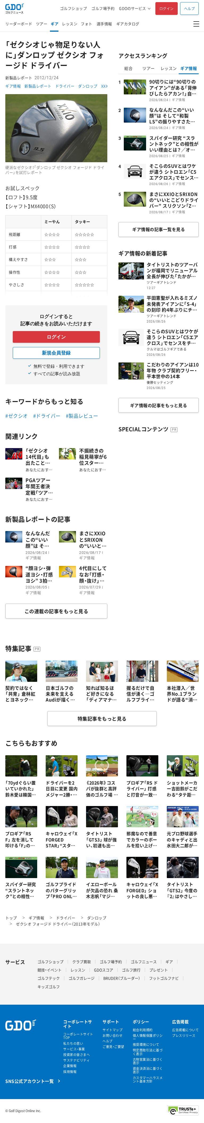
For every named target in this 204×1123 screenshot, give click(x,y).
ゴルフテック (48, 978)
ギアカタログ (127, 23)
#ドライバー (47, 415)
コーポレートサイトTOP (78, 1036)
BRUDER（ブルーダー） (121, 978)
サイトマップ (112, 1030)
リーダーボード (18, 23)
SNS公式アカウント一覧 (29, 1081)
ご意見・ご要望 (113, 1047)
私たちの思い (73, 1043)
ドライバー (65, 86)
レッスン (69, 23)
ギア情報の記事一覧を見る (158, 229)
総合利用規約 (143, 1030)
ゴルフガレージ (82, 978)
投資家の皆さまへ (76, 1055)
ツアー (42, 23)
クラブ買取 (81, 961)
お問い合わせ (112, 1035)
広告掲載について (185, 1030)
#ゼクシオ (16, 415)
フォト (86, 23)
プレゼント (158, 969)
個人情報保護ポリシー (148, 1037)
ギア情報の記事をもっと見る (158, 405)
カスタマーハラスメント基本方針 (148, 1079)
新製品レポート (38, 86)
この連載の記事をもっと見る (56, 611)
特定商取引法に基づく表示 (148, 1052)
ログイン (166, 8)
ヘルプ (189, 8)
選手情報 (104, 23)
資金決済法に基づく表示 (148, 1070)
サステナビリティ (76, 1060)
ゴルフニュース (144, 961)
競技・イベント (49, 969)
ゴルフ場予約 (102, 8)
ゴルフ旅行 (131, 969)
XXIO (105, 86)
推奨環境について (146, 1044)
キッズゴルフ (48, 986)
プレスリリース (184, 1035)
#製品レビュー (82, 415)
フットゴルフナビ (164, 978)
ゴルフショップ (73, 8)
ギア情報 (13, 86)
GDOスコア (103, 969)
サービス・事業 (74, 1049)
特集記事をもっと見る (102, 718)
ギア (54, 23)
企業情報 (69, 1066)
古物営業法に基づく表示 (148, 1061)
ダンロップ (87, 86)
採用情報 (69, 1072)
